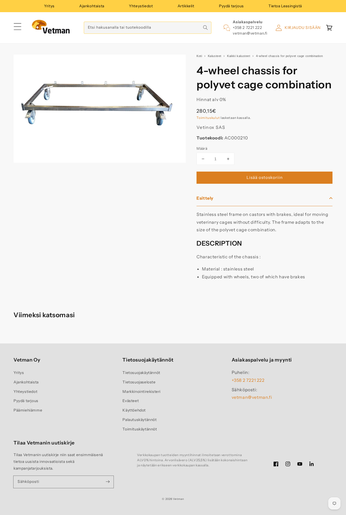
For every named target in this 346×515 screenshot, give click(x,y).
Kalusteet (214, 56)
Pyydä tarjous (231, 6)
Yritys (49, 6)
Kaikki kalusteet (238, 56)
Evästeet (130, 400)
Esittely (205, 198)
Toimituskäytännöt (139, 429)
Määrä (202, 148)
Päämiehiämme (28, 410)
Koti (199, 56)
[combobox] (147, 28)
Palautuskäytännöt (139, 419)
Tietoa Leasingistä (285, 6)
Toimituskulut (208, 118)
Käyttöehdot (134, 410)
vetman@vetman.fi (250, 33)
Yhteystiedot (141, 6)
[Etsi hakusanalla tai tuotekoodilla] (205, 28)
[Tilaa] (108, 482)
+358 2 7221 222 (247, 27)
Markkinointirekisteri (141, 391)
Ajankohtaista (91, 6)
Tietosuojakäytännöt (141, 372)
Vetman (178, 499)
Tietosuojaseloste (138, 382)
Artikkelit (186, 6)
